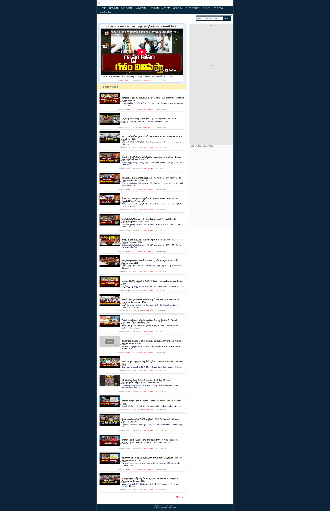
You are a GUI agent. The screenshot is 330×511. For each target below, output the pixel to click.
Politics (125, 8)
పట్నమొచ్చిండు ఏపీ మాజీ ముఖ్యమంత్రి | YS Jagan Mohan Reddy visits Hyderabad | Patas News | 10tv (151, 179)
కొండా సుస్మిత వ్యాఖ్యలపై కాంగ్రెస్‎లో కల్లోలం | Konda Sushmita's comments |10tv (152, 362)
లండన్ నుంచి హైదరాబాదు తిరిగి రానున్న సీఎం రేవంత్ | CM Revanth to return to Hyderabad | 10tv (150, 300)
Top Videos (158, 506)
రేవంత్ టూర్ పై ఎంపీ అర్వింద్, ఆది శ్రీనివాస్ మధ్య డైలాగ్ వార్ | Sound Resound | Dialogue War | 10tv (149, 321)
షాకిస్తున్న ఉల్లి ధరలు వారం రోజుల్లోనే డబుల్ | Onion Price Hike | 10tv (150, 440)
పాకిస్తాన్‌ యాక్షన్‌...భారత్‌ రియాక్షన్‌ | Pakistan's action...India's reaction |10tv (151, 402)
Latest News (166, 506)
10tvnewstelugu (146, 80)
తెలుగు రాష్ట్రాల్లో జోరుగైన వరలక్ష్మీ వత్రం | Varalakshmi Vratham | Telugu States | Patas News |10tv (151, 158)
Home (103, 8)
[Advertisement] (211, 45)
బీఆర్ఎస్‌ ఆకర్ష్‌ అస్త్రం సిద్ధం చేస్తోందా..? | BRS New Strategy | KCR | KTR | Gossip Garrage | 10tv (152, 241)
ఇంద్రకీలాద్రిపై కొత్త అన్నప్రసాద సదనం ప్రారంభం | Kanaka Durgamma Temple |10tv (152, 282)
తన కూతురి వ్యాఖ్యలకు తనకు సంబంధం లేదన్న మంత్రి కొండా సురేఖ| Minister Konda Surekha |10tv (152, 342)
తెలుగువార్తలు (105, 11)
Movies (139, 8)
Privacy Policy (172, 507)
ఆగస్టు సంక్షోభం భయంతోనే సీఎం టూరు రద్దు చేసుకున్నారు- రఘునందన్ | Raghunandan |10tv (150, 261)
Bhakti (206, 8)
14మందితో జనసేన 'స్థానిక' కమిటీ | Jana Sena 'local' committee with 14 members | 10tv (152, 137)
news (127, 80)
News (112, 8)
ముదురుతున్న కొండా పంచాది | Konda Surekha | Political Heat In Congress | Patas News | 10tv (149, 220)
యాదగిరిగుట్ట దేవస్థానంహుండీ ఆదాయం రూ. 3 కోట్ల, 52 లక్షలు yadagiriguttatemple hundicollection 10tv (146, 381)
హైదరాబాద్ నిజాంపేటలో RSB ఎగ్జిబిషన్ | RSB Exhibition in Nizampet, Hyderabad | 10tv (151, 420)
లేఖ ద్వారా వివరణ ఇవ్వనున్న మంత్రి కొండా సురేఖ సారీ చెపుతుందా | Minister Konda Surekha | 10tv (152, 459)
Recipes (218, 8)
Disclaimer (164, 507)
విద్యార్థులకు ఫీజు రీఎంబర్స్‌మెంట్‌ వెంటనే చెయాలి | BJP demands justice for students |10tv (153, 99)
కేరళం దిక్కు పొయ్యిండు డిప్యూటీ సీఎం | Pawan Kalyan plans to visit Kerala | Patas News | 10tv (150, 199)
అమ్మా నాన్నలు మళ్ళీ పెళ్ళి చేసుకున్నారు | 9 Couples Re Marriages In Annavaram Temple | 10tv (150, 479)
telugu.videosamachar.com (166, 508)
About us (157, 507)
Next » (179, 497)
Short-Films (192, 8)
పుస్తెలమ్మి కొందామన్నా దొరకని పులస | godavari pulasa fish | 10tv (149, 118)
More (165, 8)
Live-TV (152, 8)
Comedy (177, 8)
